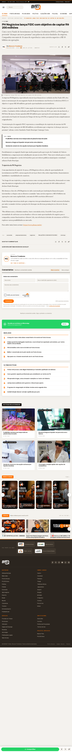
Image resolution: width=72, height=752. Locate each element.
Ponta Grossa (15, 14)
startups (63, 235)
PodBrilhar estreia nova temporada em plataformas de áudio (26, 138)
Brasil (3, 598)
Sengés (39, 592)
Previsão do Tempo (7, 618)
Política (35, 14)
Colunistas (5, 603)
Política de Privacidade (43, 624)
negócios (32, 235)
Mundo (4, 600)
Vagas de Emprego (7, 627)
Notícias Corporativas (15, 18)
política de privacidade (54, 306)
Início (4, 18)
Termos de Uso (41, 627)
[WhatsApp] (59, 47)
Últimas (4, 14)
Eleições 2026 (45, 14)
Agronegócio (5, 592)
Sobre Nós (40, 618)
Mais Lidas (5, 576)
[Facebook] (62, 47)
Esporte (4, 595)
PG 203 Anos (26, 14)
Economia (63, 14)
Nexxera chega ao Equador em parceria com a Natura (24, 142)
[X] (65, 47)
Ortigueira (40, 598)
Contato (39, 621)
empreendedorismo (21, 235)
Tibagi (39, 581)
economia (9, 235)
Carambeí (40, 576)
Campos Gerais (60, 1)
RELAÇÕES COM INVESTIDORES (47, 235)
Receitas (4, 629)
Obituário (4, 624)
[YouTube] (62, 562)
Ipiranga (39, 595)
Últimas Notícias (6, 573)
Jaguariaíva (40, 587)
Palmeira (39, 578)
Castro (39, 573)
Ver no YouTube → (64, 515)
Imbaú (39, 606)
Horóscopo (5, 621)
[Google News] (68, 562)
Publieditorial (5, 611)
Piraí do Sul (40, 603)
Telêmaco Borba (41, 584)
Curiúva (39, 600)
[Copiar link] (68, 47)
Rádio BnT (67, 1)
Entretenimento (6, 609)
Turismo (4, 606)
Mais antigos (65, 270)
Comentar (36, 48)
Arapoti (39, 589)
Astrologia (5, 632)
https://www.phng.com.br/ (32, 225)
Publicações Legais (7, 635)
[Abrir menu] (3, 7)
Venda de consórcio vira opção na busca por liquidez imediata (27, 146)
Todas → (67, 477)
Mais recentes (55, 270)
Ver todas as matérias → (18, 263)
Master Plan (40, 633)
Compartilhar (31, 749)
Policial (55, 14)
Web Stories (5, 638)
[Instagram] (65, 241)
